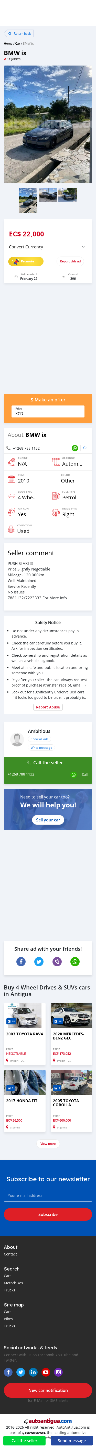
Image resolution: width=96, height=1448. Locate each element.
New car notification (48, 1390)
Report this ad (70, 261)
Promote (27, 261)
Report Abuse (48, 707)
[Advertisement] (48, 341)
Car (17, 43)
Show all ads (39, 739)
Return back (22, 33)
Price (18, 408)
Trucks (9, 1290)
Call (86, 447)
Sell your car (48, 820)
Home (8, 43)
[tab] (48, 247)
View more (48, 1143)
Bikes (8, 1318)
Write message (41, 747)
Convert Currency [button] (26, 247)
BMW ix (28, 43)
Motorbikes (13, 1282)
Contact (10, 1254)
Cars (8, 1275)
